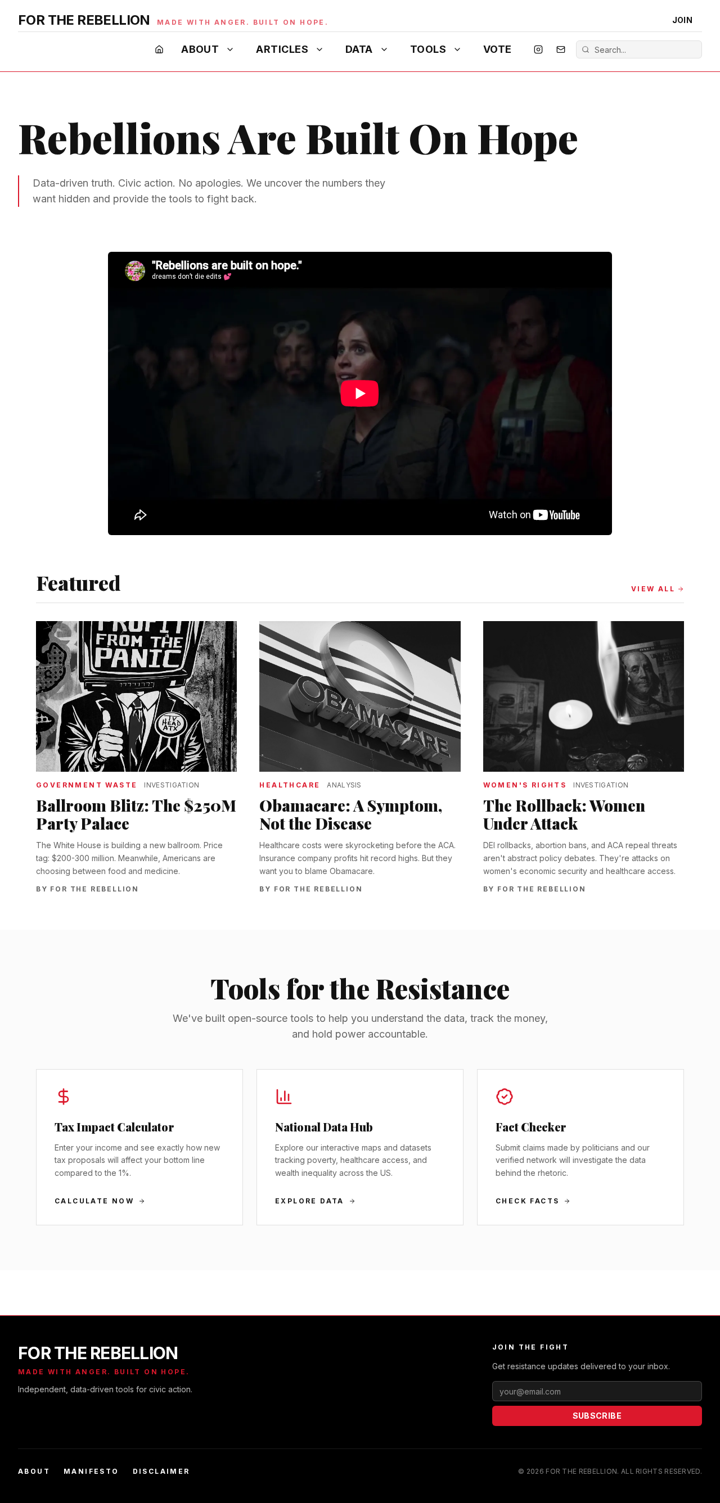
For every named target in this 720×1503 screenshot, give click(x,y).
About (200, 49)
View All (653, 589)
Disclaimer (161, 1471)
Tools (428, 49)
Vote (497, 49)
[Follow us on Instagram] (538, 49)
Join (682, 20)
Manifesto (91, 1471)
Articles (282, 49)
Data (359, 49)
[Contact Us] (561, 49)
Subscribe (597, 1415)
